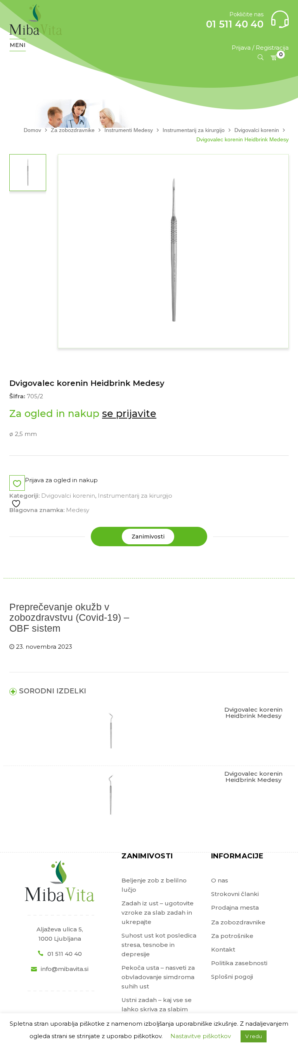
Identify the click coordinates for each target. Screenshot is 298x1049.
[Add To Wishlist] (17, 492)
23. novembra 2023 (44, 646)
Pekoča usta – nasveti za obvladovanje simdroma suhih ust (158, 977)
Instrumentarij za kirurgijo (135, 495)
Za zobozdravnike (238, 922)
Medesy (77, 510)
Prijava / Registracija (260, 47)
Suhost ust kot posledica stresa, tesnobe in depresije (158, 945)
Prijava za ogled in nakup (61, 480)
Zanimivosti (148, 536)
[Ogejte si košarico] (275, 57)
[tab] (148, 536)
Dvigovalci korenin (68, 495)
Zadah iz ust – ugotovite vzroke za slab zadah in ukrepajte (157, 913)
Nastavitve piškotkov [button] (200, 1036)
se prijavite (129, 413)
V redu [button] (253, 1036)
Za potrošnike (232, 936)
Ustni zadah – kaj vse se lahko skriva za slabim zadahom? (156, 1009)
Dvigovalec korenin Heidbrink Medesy (253, 713)
